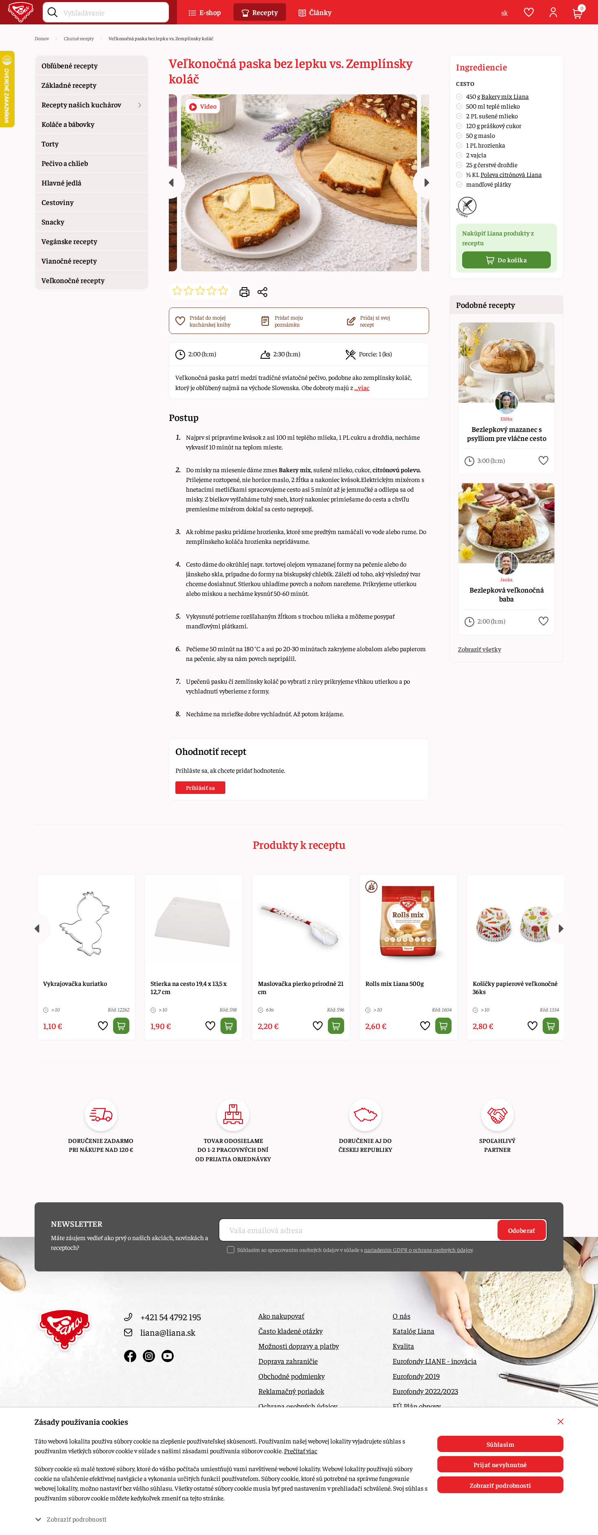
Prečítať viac (300, 1450)
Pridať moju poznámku (289, 321)
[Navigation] (169, 182)
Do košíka (511, 259)
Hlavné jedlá (61, 182)
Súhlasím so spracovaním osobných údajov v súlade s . (355, 1249)
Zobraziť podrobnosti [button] (77, 1519)
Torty (50, 143)
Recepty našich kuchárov (81, 104)
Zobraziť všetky (479, 649)
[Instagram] (150, 1354)
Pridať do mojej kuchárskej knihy (210, 321)
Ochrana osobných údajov (297, 1406)
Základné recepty (68, 84)
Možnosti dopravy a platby (298, 1345)
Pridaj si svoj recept (375, 321)
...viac (361, 387)
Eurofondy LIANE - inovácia (435, 1360)
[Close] (560, 1421)
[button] (262, 291)
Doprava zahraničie (288, 1360)
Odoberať (521, 1230)
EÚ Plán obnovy (417, 1406)
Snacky (52, 221)
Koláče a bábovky (67, 124)
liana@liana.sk (167, 1332)
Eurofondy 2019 (416, 1375)
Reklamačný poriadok (291, 1390)
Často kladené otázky (290, 1330)
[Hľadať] (52, 10)
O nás (401, 1315)
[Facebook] (131, 1354)
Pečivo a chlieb (64, 163)
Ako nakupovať (281, 1315)
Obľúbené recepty (69, 65)
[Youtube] (168, 1354)
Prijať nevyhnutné (500, 1464)
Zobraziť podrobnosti (500, 1485)
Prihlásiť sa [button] (200, 787)
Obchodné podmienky (291, 1375)
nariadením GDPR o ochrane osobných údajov (418, 1249)
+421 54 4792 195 (170, 1316)
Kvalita (403, 1345)
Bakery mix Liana (505, 96)
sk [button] (504, 12)
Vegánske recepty (69, 241)
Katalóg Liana (413, 1330)
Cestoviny (57, 202)
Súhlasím (500, 1444)
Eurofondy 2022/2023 (425, 1390)
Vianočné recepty (69, 260)
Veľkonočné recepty (73, 280)
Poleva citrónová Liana (511, 174)
